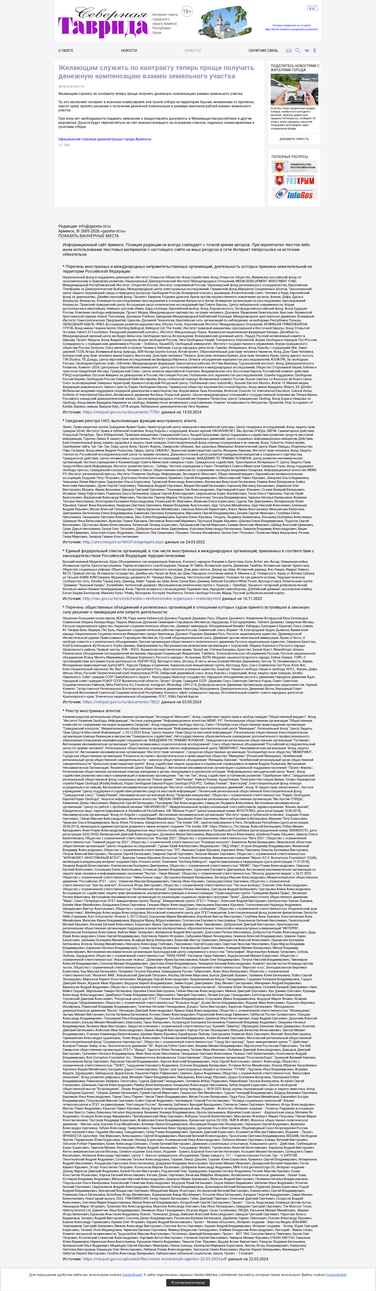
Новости (129, 51)
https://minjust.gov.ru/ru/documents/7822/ (121, 702)
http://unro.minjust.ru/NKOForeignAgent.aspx (123, 542)
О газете (65, 51)
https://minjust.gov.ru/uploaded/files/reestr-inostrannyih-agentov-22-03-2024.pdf (155, 1259)
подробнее (132, 1275)
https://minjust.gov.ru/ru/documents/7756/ (121, 412)
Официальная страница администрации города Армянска (104, 139)
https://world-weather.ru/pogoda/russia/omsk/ (291, 29)
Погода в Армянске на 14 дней (291, 25)
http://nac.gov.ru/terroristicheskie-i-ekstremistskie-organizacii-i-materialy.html (152, 598)
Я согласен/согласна (188, 1282)
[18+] (118, 23)
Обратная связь (263, 51)
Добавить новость (294, 139)
